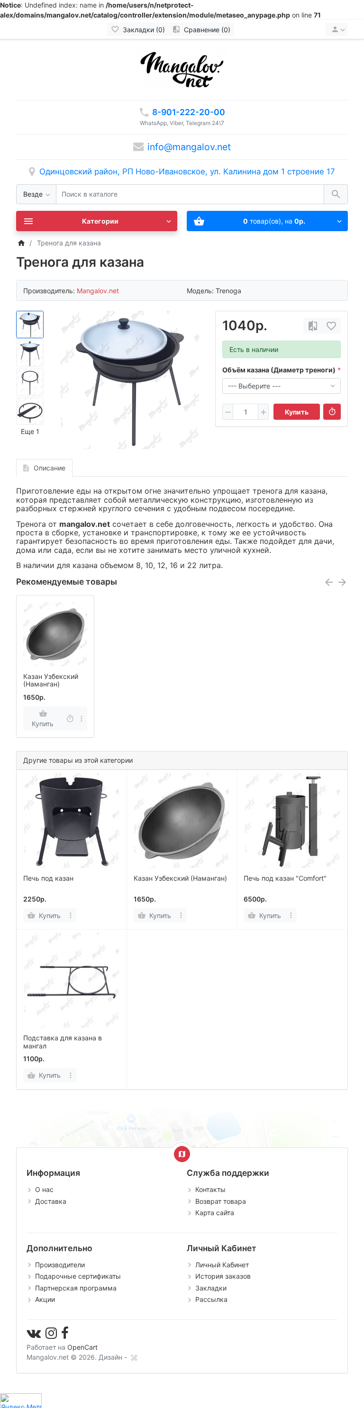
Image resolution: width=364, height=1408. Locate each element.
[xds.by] (134, 1357)
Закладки (211, 1288)
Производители (60, 1265)
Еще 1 (30, 431)
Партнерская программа (76, 1288)
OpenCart (82, 1347)
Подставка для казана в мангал (62, 1042)
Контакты (210, 1189)
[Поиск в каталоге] (336, 194)
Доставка (50, 1201)
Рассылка (211, 1299)
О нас (44, 1189)
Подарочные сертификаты (78, 1276)
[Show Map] (182, 1154)
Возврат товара (220, 1201)
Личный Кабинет (222, 1265)
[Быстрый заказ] (332, 412)
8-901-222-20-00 (188, 112)
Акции (45, 1299)
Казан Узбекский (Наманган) (50, 680)
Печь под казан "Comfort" (285, 878)
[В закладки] (331, 326)
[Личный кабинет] (336, 29)
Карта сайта (214, 1213)
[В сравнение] (312, 326)
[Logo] (182, 69)
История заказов (223, 1276)
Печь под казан (48, 878)
